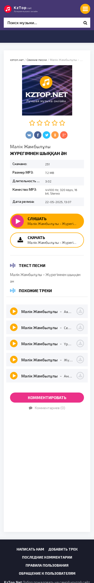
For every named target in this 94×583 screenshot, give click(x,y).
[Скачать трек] (80, 311)
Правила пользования (47, 565)
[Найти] (85, 22)
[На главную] (26, 9)
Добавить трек (63, 549)
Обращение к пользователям (47, 573)
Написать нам (30, 549)
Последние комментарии (47, 557)
